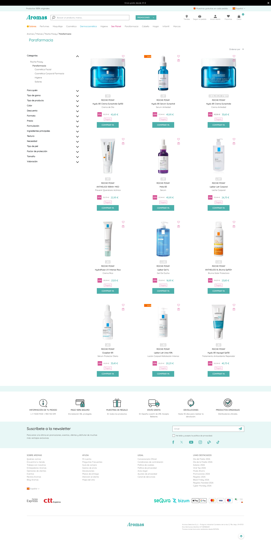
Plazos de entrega (90, 474)
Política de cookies (146, 465)
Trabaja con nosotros (36, 465)
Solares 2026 (199, 465)
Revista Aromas (34, 477)
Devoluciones (88, 471)
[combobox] (90, 17)
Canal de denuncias (146, 477)
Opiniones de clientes (36, 471)
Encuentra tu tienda (36, 462)
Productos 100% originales (38, 8)
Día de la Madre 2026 (202, 462)
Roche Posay (51, 34)
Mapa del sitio (88, 479)
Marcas (177, 26)
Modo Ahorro (199, 471)
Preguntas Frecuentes (92, 462)
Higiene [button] (104, 26)
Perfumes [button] (44, 26)
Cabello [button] (145, 26)
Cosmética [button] (71, 26)
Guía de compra (89, 465)
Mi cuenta (86, 459)
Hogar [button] (156, 26)
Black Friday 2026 (201, 479)
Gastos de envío (89, 468)
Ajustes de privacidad (147, 474)
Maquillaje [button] (58, 26)
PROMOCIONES (143, 17)
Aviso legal (142, 471)
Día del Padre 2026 (201, 459)
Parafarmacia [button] (131, 26)
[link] (31, 26)
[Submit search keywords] (54, 18)
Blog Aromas (33, 479)
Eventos (30, 474)
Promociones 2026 (201, 474)
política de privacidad (203, 435)
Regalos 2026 (199, 477)
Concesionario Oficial (147, 459)
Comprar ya (108, 125)
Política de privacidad (147, 468)
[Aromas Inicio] (36, 19)
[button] (116, 26)
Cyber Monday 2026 (202, 485)
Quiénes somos (34, 459)
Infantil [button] (166, 26)
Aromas (30, 34)
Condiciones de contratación (150, 462)
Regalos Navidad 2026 (203, 482)
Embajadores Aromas (36, 468)
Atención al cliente (90, 477)
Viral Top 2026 (199, 468)
